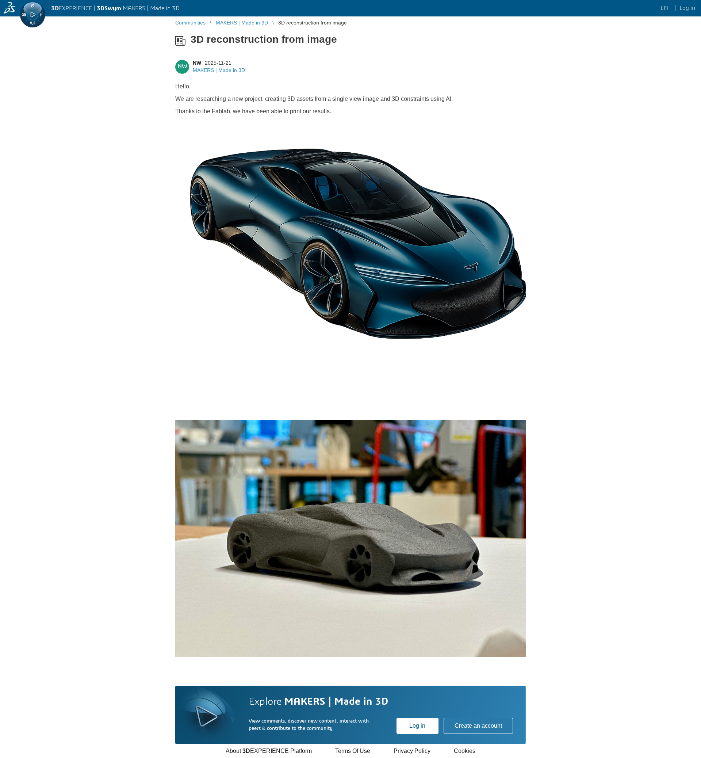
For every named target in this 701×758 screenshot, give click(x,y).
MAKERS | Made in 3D (219, 70)
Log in (417, 726)
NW (197, 63)
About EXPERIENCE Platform (269, 751)
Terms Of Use (352, 751)
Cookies (464, 751)
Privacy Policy (412, 751)
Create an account (478, 726)
